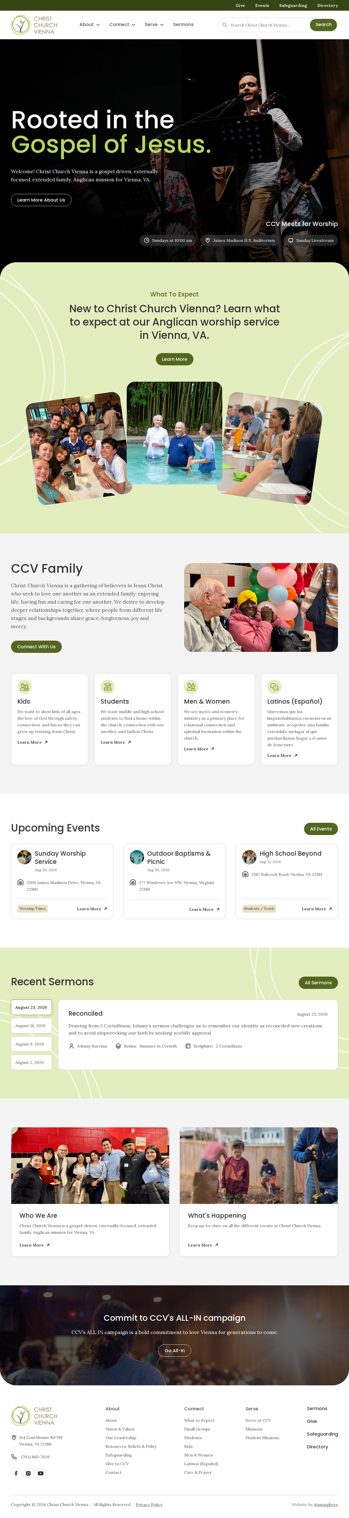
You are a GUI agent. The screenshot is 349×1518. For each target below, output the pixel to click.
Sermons (183, 25)
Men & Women (198, 1455)
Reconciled (85, 1014)
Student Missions (262, 1437)
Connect (119, 25)
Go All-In (175, 1351)
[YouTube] (41, 1473)
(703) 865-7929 (35, 1456)
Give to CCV (117, 1463)
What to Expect (199, 1420)
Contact (114, 1472)
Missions (254, 1429)
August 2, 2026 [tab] (29, 1062)
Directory (327, 5)
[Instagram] (28, 1473)
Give (240, 5)
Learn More (174, 359)
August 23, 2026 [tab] (31, 1007)
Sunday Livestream (315, 240)
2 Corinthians (229, 1046)
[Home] (34, 25)
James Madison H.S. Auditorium (244, 240)
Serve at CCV (258, 1420)
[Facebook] (16, 1473)
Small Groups (197, 1429)
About (86, 25)
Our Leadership (121, 1437)
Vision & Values (120, 1429)
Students (193, 1437)
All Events (321, 829)
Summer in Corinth (158, 1046)
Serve (151, 25)
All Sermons (318, 983)
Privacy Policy (149, 1504)
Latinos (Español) (201, 1463)
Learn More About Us (41, 200)
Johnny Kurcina (92, 1046)
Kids (188, 1446)
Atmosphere (326, 1504)
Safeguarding (293, 5)
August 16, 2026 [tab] (30, 1025)
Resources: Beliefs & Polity (131, 1446)
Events (262, 5)
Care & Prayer (198, 1472)
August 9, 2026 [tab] (29, 1044)
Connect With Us (36, 647)
